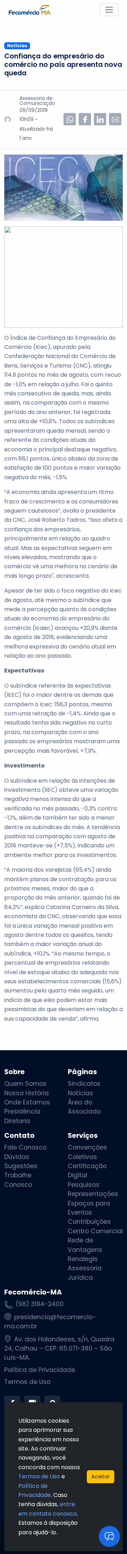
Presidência (22, 1111)
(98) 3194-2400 (40, 1304)
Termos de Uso (27, 1382)
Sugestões (20, 1166)
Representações (93, 1194)
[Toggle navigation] (109, 9)
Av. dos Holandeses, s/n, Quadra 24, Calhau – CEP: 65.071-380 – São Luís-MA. (59, 1348)
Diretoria (17, 1121)
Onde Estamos (27, 1102)
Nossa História (26, 1093)
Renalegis (83, 1259)
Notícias (80, 1093)
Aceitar (100, 1476)
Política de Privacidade (39, 1370)
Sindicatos (84, 1083)
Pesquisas (83, 1184)
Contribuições (89, 1221)
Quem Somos (25, 1083)
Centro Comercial (95, 1231)
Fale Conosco (25, 1147)
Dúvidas (16, 1157)
